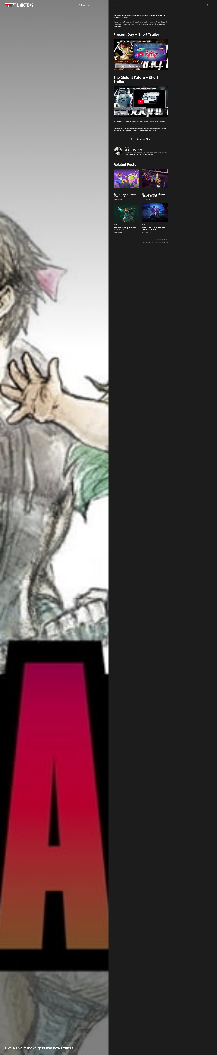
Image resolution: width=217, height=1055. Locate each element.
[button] (90, 5)
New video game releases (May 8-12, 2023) (125, 228)
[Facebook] (84, 5)
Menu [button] (99, 5)
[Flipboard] (81, 5)
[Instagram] (79, 5)
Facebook (135, 130)
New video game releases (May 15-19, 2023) (153, 195)
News (6, 1043)
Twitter (153, 130)
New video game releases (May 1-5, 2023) (153, 228)
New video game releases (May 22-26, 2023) (125, 195)
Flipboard (128, 130)
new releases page (137, 128)
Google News (143, 130)
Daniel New (130, 149)
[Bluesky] (77, 5)
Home (115, 5)
